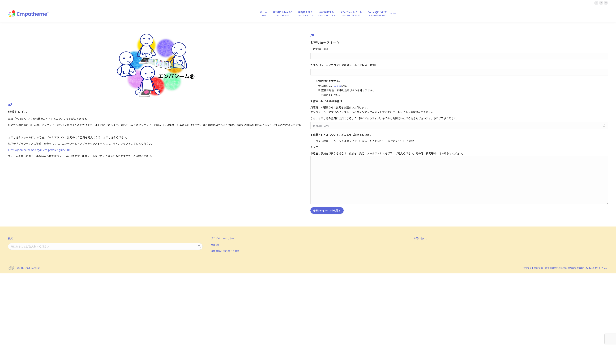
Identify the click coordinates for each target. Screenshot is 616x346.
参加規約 (215, 244)
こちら (337, 85)
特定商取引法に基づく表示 (225, 251)
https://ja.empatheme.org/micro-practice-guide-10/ (39, 150)
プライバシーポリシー (223, 238)
